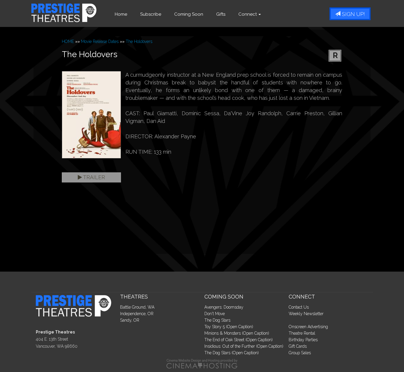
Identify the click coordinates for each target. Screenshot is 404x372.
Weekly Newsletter (306, 313)
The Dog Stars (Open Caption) (231, 352)
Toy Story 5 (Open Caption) (228, 326)
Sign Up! (352, 14)
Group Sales (300, 352)
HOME (68, 41)
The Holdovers (139, 41)
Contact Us (299, 307)
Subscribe (150, 14)
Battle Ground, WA (137, 307)
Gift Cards (298, 346)
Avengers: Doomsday (223, 307)
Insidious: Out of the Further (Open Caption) (243, 346)
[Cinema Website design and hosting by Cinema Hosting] (202, 363)
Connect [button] (248, 14)
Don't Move (214, 313)
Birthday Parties (303, 339)
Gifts (220, 14)
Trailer (93, 177)
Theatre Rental (302, 333)
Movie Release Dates (100, 41)
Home (121, 14)
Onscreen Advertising (308, 326)
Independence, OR (136, 313)
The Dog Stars (217, 320)
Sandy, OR (129, 320)
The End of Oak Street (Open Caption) (238, 339)
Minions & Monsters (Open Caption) (236, 333)
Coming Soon (188, 14)
